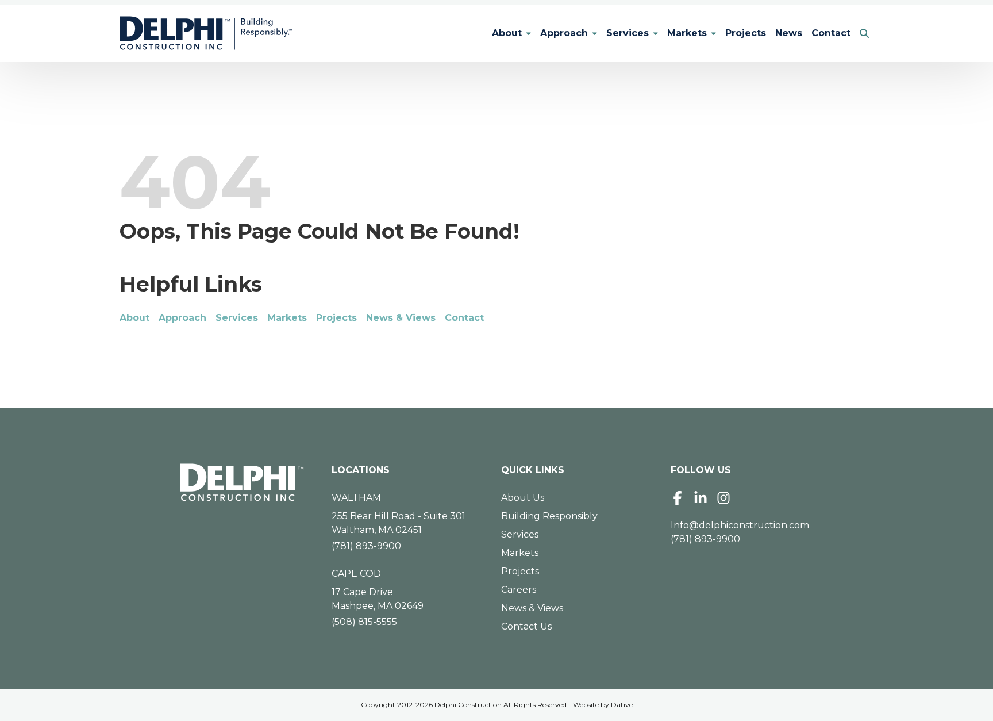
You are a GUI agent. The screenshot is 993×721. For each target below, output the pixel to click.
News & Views (401, 317)
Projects (745, 33)
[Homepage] (242, 482)
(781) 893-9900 (366, 545)
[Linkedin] (700, 498)
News (788, 33)
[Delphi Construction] (206, 33)
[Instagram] (723, 498)
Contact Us (526, 626)
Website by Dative (603, 704)
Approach (564, 33)
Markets (687, 33)
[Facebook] (677, 498)
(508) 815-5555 (364, 621)
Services (627, 33)
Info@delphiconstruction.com (740, 525)
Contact (830, 33)
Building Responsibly (549, 516)
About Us (522, 497)
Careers (518, 589)
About (507, 33)
